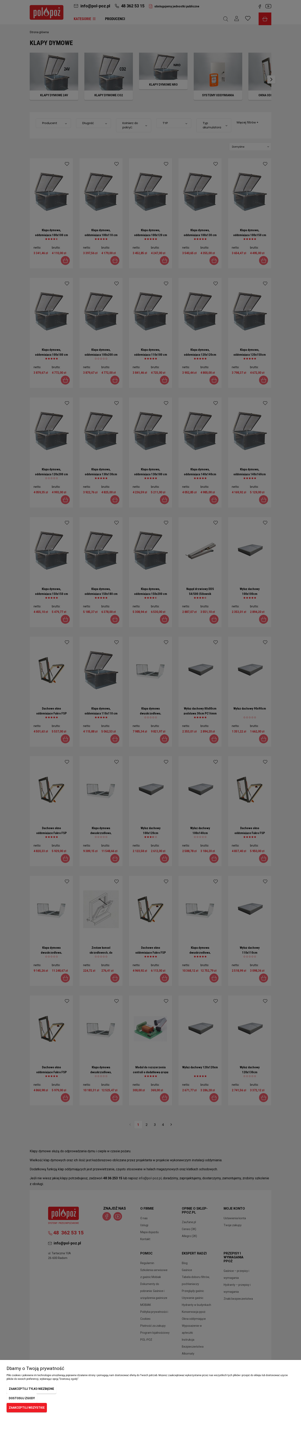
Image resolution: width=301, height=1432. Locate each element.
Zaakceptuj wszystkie (27, 1407)
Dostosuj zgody (22, 1398)
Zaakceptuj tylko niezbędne (31, 1388)
